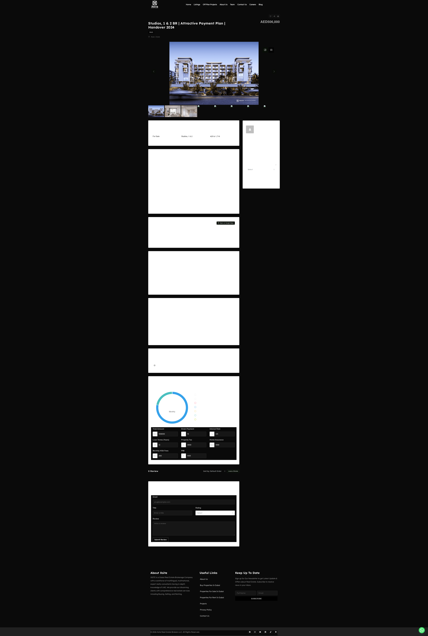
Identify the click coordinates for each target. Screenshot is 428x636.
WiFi (213, 326)
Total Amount (158, 429)
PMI (182, 450)
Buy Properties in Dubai (210, 585)
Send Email (261, 183)
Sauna (186, 321)
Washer (214, 321)
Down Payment (187, 429)
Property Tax (186, 439)
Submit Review (160, 540)
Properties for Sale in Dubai (212, 591)
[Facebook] (249, 632)
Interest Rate (215, 429)
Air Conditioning (161, 315)
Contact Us (242, 4)
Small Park (187, 326)
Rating (198, 507)
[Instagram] (255, 632)
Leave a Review (233, 471)
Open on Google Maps (227, 223)
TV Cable (215, 315)
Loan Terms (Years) (161, 439)
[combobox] (218, 471)
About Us (223, 4)
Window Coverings (218, 332)
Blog (261, 4)
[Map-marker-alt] (276, 632)
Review (156, 518)
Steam (185, 332)
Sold (151, 32)
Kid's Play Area (161, 338)
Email (155, 497)
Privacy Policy (206, 610)
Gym (157, 326)
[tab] (265, 50)
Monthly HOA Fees (160, 450)
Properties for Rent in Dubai (212, 597)
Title (154, 507)
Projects (203, 603)
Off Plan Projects (210, 4)
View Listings (260, 131)
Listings (197, 4)
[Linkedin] (265, 632)
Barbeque (159, 321)
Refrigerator (188, 315)
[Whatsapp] (422, 630)
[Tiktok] (270, 632)
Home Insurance (217, 439)
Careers (252, 4)
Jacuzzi (158, 332)
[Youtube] (260, 632)
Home (188, 4)
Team (232, 4)
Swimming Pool (189, 338)
